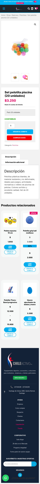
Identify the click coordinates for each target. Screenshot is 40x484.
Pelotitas (23, 15)
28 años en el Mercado (20, 443)
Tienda (20, 428)
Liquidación (20, 424)
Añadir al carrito (20, 132)
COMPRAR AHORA (19, 138)
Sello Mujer (20, 439)
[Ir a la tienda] (32, 9)
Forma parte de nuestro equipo (20, 452)
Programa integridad (20, 448)
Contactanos (20, 420)
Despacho (20, 412)
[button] (35, 24)
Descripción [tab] (10, 157)
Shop (9, 15)
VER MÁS (10, 247)
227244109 (26, 387)
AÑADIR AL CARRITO (10, 252)
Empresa (20, 404)
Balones (15, 15)
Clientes (20, 416)
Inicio (3, 15)
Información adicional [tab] (14, 162)
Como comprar (20, 408)
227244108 (17, 387)
